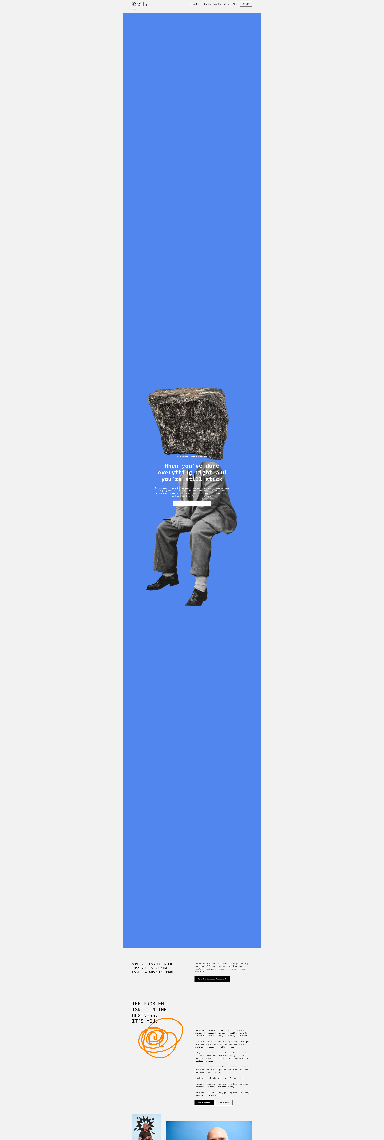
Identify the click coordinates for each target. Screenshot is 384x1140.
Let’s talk (224, 1103)
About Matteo (204, 1103)
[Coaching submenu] (200, 4)
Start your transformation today (192, 503)
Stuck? (246, 4)
